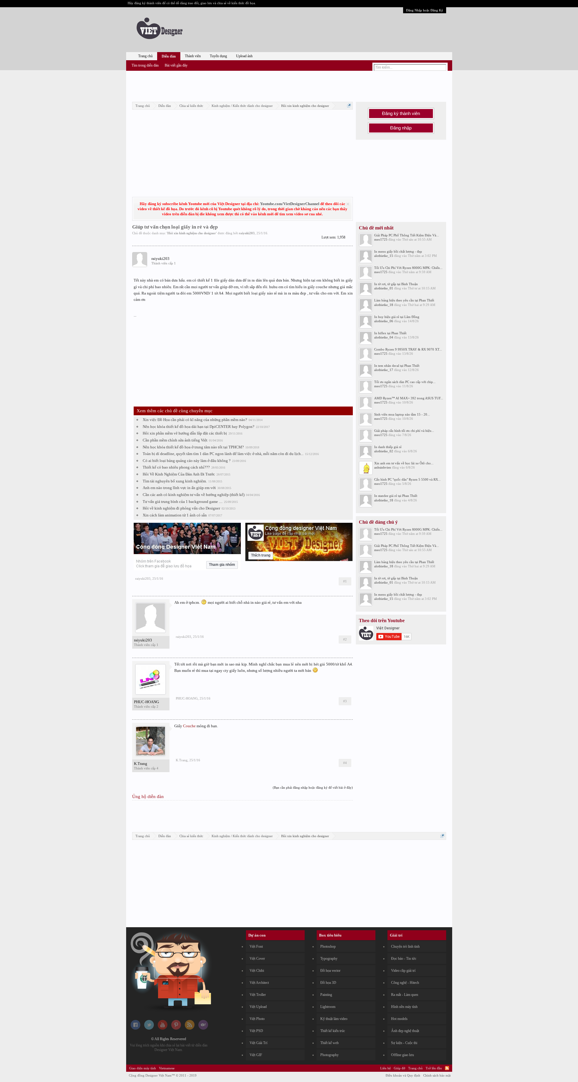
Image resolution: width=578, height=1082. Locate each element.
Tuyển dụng (218, 56)
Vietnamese (167, 1068)
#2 (345, 639)
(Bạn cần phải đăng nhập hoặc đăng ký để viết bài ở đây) (313, 787)
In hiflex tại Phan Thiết (390, 333)
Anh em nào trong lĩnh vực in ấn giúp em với (179, 487)
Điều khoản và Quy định (403, 1075)
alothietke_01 (383, 288)
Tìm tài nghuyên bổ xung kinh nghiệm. (175, 481)
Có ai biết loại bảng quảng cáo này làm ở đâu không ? (187, 460)
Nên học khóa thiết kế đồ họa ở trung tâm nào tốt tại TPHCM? (193, 447)
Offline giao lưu (402, 1055)
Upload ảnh (244, 56)
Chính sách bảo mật (437, 1075)
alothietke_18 (383, 305)
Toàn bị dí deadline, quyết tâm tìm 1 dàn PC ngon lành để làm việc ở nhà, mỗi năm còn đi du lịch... (223, 453)
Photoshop (328, 946)
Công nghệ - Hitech (405, 983)
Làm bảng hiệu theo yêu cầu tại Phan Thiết (404, 300)
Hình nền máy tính (404, 1007)
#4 (345, 763)
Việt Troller (258, 995)
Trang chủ (145, 56)
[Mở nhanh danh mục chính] (349, 106)
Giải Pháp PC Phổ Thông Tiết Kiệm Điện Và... (406, 235)
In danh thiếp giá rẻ (388, 447)
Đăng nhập (401, 128)
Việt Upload (258, 1007)
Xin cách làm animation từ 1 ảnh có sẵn (175, 515)
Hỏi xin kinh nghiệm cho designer (191, 233)
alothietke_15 (383, 255)
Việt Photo (257, 1019)
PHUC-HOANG (146, 702)
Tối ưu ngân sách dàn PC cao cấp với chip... (405, 382)
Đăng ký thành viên (401, 113)
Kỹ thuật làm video (333, 1019)
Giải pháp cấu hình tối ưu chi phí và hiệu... (404, 430)
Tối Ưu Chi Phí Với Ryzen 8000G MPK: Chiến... (408, 268)
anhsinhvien (382, 467)
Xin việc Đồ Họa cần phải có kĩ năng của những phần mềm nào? (195, 419)
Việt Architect (259, 983)
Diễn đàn (169, 56)
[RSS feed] (189, 1028)
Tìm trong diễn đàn (145, 65)
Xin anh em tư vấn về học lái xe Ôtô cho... (404, 463)
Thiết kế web (329, 1043)
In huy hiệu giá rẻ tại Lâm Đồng (396, 317)
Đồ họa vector (330, 970)
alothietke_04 (383, 337)
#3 (345, 701)
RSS (447, 1068)
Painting (326, 995)
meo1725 (380, 239)
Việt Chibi (257, 970)
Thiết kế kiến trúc (332, 1031)
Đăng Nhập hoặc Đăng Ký (424, 10)
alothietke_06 (383, 321)
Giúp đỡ (399, 1068)
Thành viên (193, 56)
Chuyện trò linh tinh (405, 946)
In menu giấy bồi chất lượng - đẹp (398, 251)
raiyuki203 (247, 233)
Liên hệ (385, 1068)
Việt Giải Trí (258, 1043)
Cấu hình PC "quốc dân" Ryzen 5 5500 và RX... (407, 479)
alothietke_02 (383, 451)
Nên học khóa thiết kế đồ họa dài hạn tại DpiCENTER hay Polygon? (198, 426)
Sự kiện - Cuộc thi (404, 1043)
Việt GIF (256, 1055)
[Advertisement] (289, 85)
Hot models (399, 1019)
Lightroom (327, 1007)
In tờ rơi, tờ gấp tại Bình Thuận (396, 284)
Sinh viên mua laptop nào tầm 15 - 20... (402, 414)
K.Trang (140, 763)
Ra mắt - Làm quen (404, 995)
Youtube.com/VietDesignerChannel (289, 203)
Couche (189, 726)
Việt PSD (256, 1031)
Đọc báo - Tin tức (403, 958)
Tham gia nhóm (222, 565)
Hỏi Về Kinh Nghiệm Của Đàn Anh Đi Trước (179, 474)
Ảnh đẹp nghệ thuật (405, 1031)
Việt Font (256, 946)
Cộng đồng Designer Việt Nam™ (163, 1075)
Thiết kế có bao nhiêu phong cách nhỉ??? (176, 467)
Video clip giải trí (403, 970)
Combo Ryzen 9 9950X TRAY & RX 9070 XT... (408, 349)
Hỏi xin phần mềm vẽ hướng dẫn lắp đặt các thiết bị (185, 433)
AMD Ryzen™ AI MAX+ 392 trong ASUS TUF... (408, 398)
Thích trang (260, 555)
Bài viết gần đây (176, 65)
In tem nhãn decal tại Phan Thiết (396, 365)
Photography (329, 1055)
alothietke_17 (383, 370)
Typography (328, 958)
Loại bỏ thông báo (348, 204)
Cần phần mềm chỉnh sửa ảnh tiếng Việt (175, 440)
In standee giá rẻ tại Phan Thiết (395, 495)
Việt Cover (257, 958)
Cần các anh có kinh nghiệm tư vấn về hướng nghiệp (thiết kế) (193, 494)
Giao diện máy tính (142, 1068)
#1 (345, 581)
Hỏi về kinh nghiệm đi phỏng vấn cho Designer (181, 508)
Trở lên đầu (434, 1068)
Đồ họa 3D (328, 983)
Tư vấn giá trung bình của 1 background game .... (182, 501)
